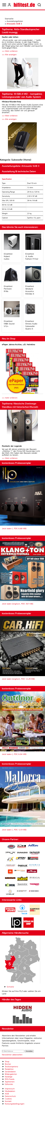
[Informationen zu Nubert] (22, 879)
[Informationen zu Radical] (10, 885)
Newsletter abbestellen (12, 1054)
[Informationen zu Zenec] (34, 891)
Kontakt (8, 1101)
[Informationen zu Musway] (10, 878)
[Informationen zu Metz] (32, 871)
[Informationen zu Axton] (33, 845)
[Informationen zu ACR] (11, 846)
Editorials (9, 1084)
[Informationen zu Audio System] (21, 846)
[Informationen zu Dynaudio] (22, 852)
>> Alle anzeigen (9, 54)
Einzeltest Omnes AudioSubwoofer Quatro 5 (31, 325)
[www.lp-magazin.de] (16, 927)
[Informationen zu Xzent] (22, 891)
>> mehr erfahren (9, 398)
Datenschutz (10, 1096)
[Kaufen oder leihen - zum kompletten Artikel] (22, 74)
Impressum (10, 1088)
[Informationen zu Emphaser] (35, 853)
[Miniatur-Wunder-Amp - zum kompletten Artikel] (22, 138)
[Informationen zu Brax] (10, 853)
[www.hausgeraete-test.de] (22, 914)
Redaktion (9, 1069)
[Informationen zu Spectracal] (22, 884)
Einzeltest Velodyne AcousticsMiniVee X (29, 290)
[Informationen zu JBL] (10, 872)
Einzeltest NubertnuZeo (8, 256)
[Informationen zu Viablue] (10, 892)
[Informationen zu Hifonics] (35, 865)
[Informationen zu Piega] (35, 878)
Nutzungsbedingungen (14, 1104)
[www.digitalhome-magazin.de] (10, 914)
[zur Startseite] (24, 5)
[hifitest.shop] (28, 927)
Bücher (8, 1064)
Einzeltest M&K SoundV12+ (9, 323)
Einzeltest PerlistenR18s (8, 289)
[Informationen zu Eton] (21, 858)
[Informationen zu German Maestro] (33, 858)
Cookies (8, 1098)
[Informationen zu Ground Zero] (10, 865)
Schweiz (10, 986)
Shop (7, 1061)
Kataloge (8, 1076)
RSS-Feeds (9, 1079)
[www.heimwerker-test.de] (35, 914)
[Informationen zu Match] (20, 871)
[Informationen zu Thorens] (35, 884)
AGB (7, 1093)
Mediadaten (10, 1091)
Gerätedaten (10, 1071)
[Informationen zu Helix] (22, 866)
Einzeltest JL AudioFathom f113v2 (31, 256)
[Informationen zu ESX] (10, 859)
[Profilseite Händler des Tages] (22, 1014)
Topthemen (10, 1081)
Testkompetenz (11, 1066)
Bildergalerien (11, 1074)
